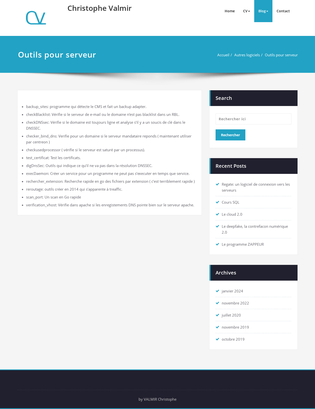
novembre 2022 (235, 303)
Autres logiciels (247, 54)
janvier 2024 (232, 290)
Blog (262, 11)
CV (245, 11)
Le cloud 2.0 (232, 214)
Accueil (223, 54)
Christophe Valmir (99, 8)
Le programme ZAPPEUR (243, 244)
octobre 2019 (233, 339)
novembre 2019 (235, 327)
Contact (283, 11)
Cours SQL (230, 202)
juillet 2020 (231, 315)
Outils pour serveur (281, 54)
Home (230, 11)
